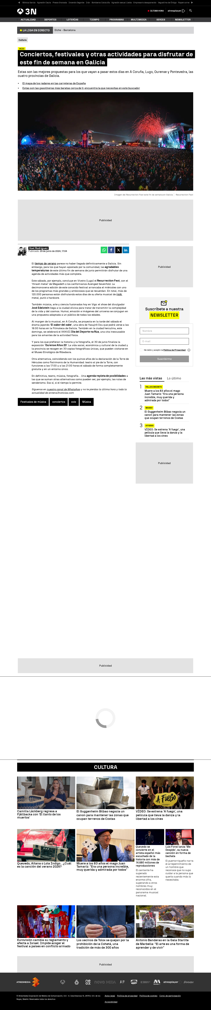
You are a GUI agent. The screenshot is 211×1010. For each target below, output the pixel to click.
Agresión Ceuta (44, 2)
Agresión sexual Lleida (121, 2)
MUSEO (149, 408)
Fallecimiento (154, 387)
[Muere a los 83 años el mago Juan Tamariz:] (105, 845)
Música (86, 401)
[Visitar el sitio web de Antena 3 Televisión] (65, 982)
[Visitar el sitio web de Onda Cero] (134, 982)
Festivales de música (33, 401)
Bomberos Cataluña (101, 2)
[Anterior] (19, 2)
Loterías (72, 19)
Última (157, 11)
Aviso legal (110, 996)
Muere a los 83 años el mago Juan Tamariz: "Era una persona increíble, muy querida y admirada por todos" (164, 395)
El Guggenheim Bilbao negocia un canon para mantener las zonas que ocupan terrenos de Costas (165, 415)
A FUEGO (149, 425)
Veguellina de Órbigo (167, 2)
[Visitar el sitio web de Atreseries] (122, 982)
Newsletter (183, 19)
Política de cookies (148, 996)
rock (119, 294)
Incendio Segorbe (76, 2)
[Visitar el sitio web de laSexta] (77, 982)
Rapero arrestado (186, 2)
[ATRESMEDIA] (28, 982)
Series (160, 19)
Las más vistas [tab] (151, 378)
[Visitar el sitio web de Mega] (111, 982)
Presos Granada (60, 2)
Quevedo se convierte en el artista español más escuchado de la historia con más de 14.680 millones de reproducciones (148, 856)
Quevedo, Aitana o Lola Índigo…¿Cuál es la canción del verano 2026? (44, 865)
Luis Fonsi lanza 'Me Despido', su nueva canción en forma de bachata (178, 851)
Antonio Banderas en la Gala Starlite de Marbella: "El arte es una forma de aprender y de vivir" (162, 944)
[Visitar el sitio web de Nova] (100, 982)
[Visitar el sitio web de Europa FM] (145, 982)
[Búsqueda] (190, 11)
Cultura (105, 767)
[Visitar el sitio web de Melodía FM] (157, 982)
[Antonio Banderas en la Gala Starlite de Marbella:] (165, 921)
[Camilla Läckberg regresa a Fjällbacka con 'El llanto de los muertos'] (46, 793)
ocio (73, 401)
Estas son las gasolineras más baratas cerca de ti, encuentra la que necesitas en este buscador (81, 88)
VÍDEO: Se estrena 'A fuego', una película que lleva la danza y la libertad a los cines (165, 432)
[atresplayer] (176, 11)
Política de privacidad (127, 996)
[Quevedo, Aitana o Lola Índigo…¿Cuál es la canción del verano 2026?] (46, 845)
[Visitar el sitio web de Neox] (88, 982)
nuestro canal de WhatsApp (63, 389)
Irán (88, 2)
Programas (116, 19)
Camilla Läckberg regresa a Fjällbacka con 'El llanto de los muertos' (39, 814)
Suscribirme (164, 358)
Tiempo (94, 19)
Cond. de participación (170, 996)
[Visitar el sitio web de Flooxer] (189, 982)
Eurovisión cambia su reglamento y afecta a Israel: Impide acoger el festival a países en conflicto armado (43, 943)
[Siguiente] (192, 2)
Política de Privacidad (174, 350)
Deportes (50, 19)
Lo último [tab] (174, 378)
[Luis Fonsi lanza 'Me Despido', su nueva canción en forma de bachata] (180, 837)
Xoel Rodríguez (38, 248)
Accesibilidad (111, 1002)
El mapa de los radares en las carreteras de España (54, 83)
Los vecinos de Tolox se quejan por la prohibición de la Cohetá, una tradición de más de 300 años (102, 944)
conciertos (58, 401)
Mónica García (28, 2)
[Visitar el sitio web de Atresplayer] (173, 982)
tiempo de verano (45, 263)
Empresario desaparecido (144, 2)
